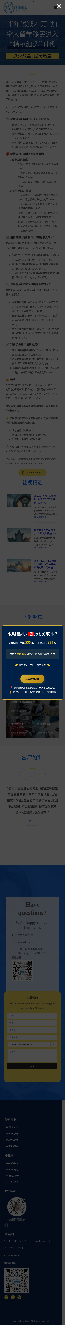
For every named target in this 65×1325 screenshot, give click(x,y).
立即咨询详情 (33, 678)
